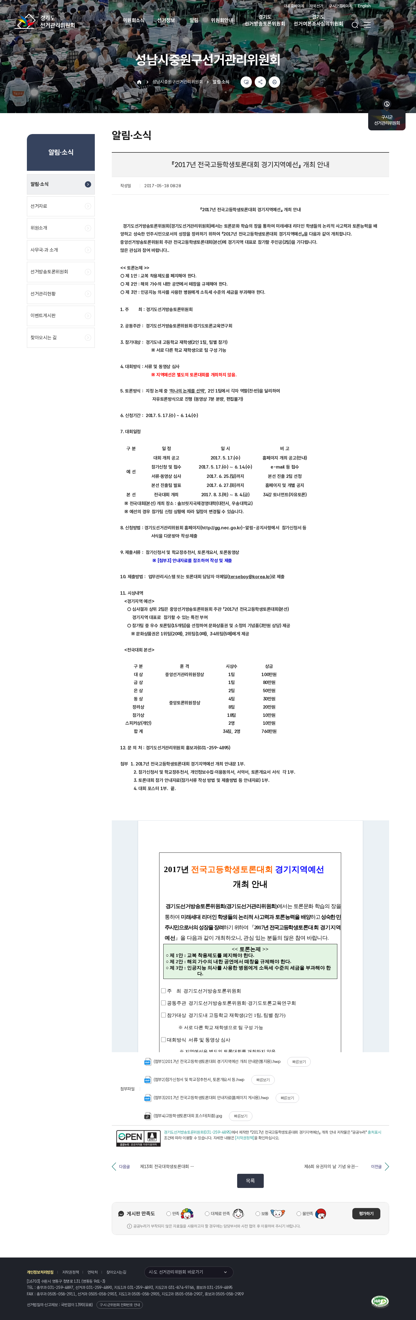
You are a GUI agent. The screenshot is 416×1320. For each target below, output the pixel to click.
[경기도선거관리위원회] (62, 21)
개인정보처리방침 (40, 1272)
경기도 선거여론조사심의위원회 (318, 20)
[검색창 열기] (355, 25)
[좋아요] (246, 82)
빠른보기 (299, 1062)
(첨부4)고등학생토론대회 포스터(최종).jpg (188, 1115)
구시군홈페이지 (340, 6)
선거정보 (166, 20)
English (364, 6)
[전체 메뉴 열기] (367, 25)
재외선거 (316, 6)
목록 (250, 1181)
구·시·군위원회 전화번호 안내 (120, 1305)
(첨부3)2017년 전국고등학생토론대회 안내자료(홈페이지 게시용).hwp (211, 1097)
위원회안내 (222, 20)
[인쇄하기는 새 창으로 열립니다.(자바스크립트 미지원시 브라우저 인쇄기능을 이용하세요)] (274, 82)
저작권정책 (70, 1272)
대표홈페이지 (294, 6)
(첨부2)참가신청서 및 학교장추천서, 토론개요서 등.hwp (199, 1079)
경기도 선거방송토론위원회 (265, 20)
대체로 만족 (220, 1213)
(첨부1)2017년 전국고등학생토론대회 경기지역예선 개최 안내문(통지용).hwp (217, 1061)
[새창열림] (138, 1138)
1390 (79, 1304)
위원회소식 (134, 20)
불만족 (308, 1213)
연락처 (92, 1272)
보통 (265, 1213)
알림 (194, 20)
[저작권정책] (244, 1138)
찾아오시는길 (116, 1272)
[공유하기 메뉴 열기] (260, 82)
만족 (175, 1213)
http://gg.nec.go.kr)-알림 (227, 527)
